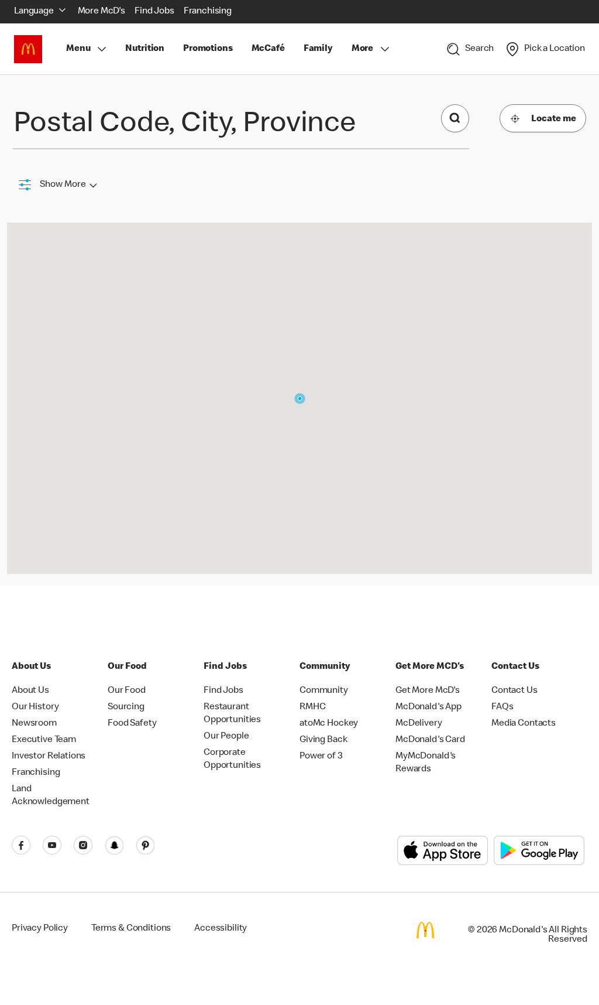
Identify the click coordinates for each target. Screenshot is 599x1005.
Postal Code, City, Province (184, 125)
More (362, 49)
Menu (78, 49)
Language (34, 11)
